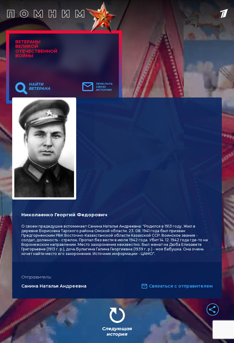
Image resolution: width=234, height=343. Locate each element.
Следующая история (117, 331)
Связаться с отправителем (181, 286)
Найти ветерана (40, 86)
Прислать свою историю (104, 86)
